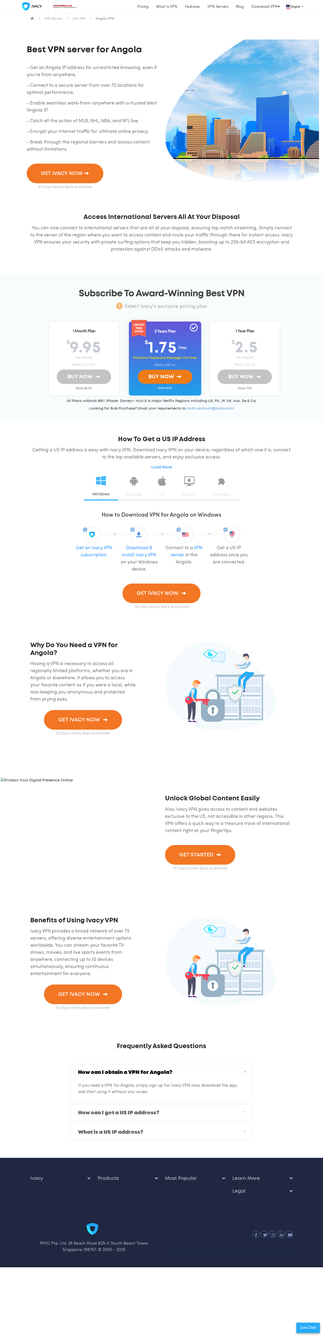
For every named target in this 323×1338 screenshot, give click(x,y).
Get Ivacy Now (57, 172)
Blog (240, 7)
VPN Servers (217, 7)
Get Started (192, 847)
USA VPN (78, 18)
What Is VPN (166, 7)
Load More (161, 465)
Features (192, 7)
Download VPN (264, 7)
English (296, 6)
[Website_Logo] (30, 7)
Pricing (142, 7)
